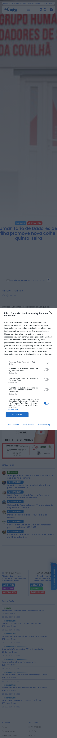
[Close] (51, 313)
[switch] (46, 369)
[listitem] (28, 363)
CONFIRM (17, 414)
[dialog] (28, 369)
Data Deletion (13, 424)
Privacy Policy (44, 424)
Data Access (28, 424)
